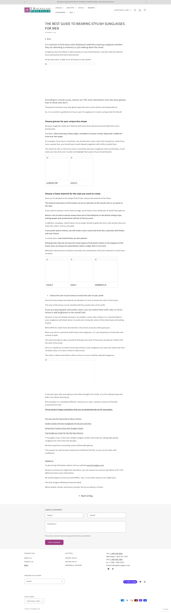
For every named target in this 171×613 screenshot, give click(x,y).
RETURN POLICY (71, 562)
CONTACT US (28, 562)
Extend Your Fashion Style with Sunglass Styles (64, 428)
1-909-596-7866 (116, 559)
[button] (59, 7)
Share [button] (49, 39)
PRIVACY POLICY (71, 558)
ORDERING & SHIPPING (73, 565)
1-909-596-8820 (116, 553)
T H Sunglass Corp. (35, 609)
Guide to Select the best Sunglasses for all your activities (68, 423)
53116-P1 (74, 183)
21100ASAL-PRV (52, 183)
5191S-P (73, 285)
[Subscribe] (61, 581)
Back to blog (87, 495)
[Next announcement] (146, 2)
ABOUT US (28, 558)
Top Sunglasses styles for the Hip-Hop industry (64, 433)
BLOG (26, 565)
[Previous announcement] (25, 2)
